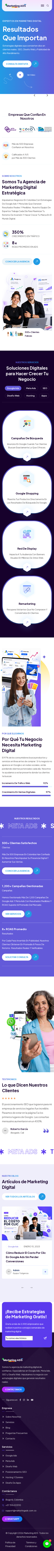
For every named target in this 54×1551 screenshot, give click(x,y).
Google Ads (13, 1246)
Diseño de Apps (13, 1482)
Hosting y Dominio (14, 1477)
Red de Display (27, 548)
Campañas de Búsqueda (27, 438)
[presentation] (34, 95)
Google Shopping (27, 493)
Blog (8, 1427)
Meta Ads (10, 1461)
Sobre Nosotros (13, 1416)
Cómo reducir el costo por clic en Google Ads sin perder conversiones (26, 1257)
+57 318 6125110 (13, 1505)
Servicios (10, 1422)
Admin (16, 1270)
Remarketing (27, 603)
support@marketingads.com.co (21, 1510)
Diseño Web (11, 1466)
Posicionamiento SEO (16, 1471)
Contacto (10, 1438)
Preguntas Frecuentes (17, 1433)
